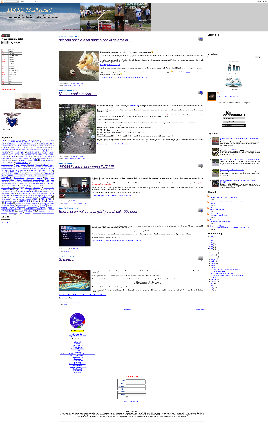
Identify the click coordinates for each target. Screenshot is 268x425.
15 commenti (79, 83)
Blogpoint (16, 166)
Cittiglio (3, 173)
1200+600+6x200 (26, 145)
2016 (211, 240)
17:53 (74, 201)
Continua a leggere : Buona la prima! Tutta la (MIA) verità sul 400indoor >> (116, 240)
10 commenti (79, 156)
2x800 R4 (38, 147)
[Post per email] (83, 83)
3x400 (45, 151)
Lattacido (6, 190)
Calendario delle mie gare (8, 168)
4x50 (40, 154)
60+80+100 (26, 158)
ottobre (213, 255)
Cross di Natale (19, 178)
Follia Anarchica (24, 181)
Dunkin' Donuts (27, 180)
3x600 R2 (52, 151)
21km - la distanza (216, 208)
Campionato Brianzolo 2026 (36, 170)
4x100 (44, 152)
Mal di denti (45, 189)
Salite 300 (51, 203)
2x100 (5, 147)
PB (44, 195)
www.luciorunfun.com (8, 214)
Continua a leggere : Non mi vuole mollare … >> (113, 144)
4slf (40, 152)
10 (33, 140)
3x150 (26, 151)
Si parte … (67, 259)
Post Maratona (32, 197)
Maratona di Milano (24, 191)
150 (34, 145)
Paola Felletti (37, 195)
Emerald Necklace (38, 180)
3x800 (17, 152)
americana (49, 162)
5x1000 (13, 156)
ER (48, 180)
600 (33, 158)
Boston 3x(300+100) (36, 166)
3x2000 (32, 151)
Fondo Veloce (45, 181)
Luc (24, 189)
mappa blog (6, 191)
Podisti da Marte (20, 197)
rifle (42, 201)
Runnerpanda (214, 220)
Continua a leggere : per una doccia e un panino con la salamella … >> (123, 77)
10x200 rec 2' (11, 144)
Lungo (38, 189)
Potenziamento (44, 197)
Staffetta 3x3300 (21, 207)
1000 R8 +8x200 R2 (47, 142)
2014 (211, 244)
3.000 (45, 147)
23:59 (74, 248)
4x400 (35, 154)
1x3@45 (110, 65)
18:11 (74, 156)
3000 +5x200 (24, 149)
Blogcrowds (19, 223)
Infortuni (37, 188)
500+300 (6, 156)
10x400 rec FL (32, 143)
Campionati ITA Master (38, 168)
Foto (20, 183)
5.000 (53, 154)
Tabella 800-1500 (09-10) (11, 209)
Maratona (13, 191)
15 (201, 38)
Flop (12, 181)
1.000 (3, 140)
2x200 (11, 147)
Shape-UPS (28, 205)
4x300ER (18, 154)
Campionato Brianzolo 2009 (17, 170)
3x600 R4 (5, 152)
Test (49, 211)
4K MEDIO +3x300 (32, 152)
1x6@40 (103, 65)
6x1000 (50, 158)
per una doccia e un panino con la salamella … (95, 40)
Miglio (35, 193)
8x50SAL (50, 160)
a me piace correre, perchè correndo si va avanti (227, 202)
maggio (213, 263)
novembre (214, 253)
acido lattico (4, 162)
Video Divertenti (37, 213)
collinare (29, 173)
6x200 (3, 160)
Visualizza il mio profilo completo (227, 96)
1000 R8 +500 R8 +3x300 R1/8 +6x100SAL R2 (24, 142)
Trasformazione (13, 213)
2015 (211, 243)
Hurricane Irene (46, 185)
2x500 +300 (30, 147)
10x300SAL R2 (22, 143)
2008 (211, 290)
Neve (24, 195)
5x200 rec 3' (30, 156)
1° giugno (212, 203)
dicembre (214, 251)
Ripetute (8, 203)
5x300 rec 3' (39, 156)
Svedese (50, 207)
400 (22, 153)
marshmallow (49, 191)
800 (35, 160)
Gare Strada (10, 186)
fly (16, 181)
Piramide (49, 195)
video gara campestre (49, 213)
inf (22, 188)
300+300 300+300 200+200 (9, 149)
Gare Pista (50, 184)
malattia (52, 189)
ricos (14, 201)
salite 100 (34, 203)
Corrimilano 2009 (42, 176)
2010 (211, 285)
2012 (211, 249)
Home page (127, 309)
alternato (42, 162)
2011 (211, 283)
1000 (42, 140)
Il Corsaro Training (216, 214)
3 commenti (79, 302)
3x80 (12, 152)
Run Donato (27, 203)
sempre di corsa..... (216, 196)
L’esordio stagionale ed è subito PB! (232, 170)
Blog (51, 165)
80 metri (30, 160)
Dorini (12, 180)
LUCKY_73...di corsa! (30, 9)
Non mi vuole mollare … (78, 94)
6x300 (9, 160)
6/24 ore (14, 158)
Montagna (7, 195)
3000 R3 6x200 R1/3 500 (37, 149)
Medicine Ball (4, 193)
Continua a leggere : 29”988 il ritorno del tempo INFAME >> (111, 196)
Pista (3, 197)
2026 (211, 236)
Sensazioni (20, 205)
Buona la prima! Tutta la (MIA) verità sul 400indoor (98, 211)
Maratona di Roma (38, 191)
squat (12, 207)
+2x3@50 (116, 65)
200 (45, 145)
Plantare (10, 197)
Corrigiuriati (37, 174)
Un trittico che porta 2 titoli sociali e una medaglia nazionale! (240, 159)
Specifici (4, 207)
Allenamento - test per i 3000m (219, 215)
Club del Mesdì (20, 174)
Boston (25, 166)
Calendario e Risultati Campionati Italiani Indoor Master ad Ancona (82, 295)
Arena (17, 165)
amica (188, 72)
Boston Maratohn (48, 166)
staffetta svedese (32, 207)
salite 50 (6, 205)
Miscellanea (43, 193)
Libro (19, 189)
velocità (27, 213)
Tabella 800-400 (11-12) (74, 85)
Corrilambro (32, 175)
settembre (214, 257)
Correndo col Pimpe (217, 226)
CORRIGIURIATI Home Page (17, 176)
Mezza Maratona (24, 193)
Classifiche (10, 173)
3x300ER (38, 151)
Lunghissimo (31, 190)
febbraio (213, 279)
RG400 (43, 199)
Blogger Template (7, 223)
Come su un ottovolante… (229, 149)
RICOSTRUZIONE (24, 201)
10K (2, 144)
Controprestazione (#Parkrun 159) (220, 221)
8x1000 (43, 160)
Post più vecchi (200, 309)
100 (38, 140)
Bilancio (45, 165)
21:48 (74, 302)
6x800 (23, 160)
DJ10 (46, 178)
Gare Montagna (37, 183)
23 (201, 209)
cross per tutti (30, 178)
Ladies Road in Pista (49, 188)
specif (51, 205)
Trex (21, 213)
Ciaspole (41, 172)
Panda (30, 195)
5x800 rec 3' (5, 158)
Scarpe (12, 205)
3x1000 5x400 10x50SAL (16, 151)
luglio (213, 261)
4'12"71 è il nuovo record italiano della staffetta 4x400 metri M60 (229, 227)
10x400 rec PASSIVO (45, 144)
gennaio (213, 281)
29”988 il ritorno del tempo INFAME (86, 167)
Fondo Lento (34, 181)
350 (47, 149)
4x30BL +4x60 (27, 154)
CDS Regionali (14, 172)
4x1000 (51, 152)
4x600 (46, 154)
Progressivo (5, 199)
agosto (213, 259)
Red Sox (14, 199)
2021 (211, 238)
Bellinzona (23, 165)
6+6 (20, 158)
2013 (211, 247)
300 (51, 147)
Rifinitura (35, 201)
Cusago (39, 178)
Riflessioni (50, 201)
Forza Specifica (12, 183)
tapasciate (42, 211)
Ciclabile (49, 172)
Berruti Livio (31, 165)
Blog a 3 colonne (5, 166)
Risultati (18, 203)
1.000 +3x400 (20, 140)
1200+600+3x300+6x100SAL (10, 145)
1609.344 (39, 145)
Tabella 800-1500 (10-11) (35, 209)
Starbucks (42, 207)
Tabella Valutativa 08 (26, 211)
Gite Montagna (35, 185)
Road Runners (134, 105)
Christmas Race (32, 172)
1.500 (28, 140)
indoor (17, 188)
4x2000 (3, 154)
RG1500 (35, 199)
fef (7, 181)
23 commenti (79, 248)
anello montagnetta (7, 165)
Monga (52, 193)
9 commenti (79, 201)
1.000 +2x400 (11, 140)
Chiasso (24, 172)
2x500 (23, 147)
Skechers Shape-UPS (40, 205)
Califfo (19, 168)
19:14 (74, 83)
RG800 (50, 199)
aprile (213, 265)
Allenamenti (22, 162)
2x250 (17, 147)
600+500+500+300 (41, 158)
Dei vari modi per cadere (217, 209)
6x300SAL (15, 160)
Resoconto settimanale (25, 199)
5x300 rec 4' (48, 156)
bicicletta (38, 165)
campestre (26, 168)
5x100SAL (21, 156)
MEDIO (12, 193)
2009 (211, 288)
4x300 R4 (10, 154)
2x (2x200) (52, 145)
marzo (213, 267)
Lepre (14, 190)
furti (25, 183)
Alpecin (36, 162)
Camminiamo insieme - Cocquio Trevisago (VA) (224, 197)
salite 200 (43, 203)
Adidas (12, 162)
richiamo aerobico (6, 201)
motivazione (16, 195)
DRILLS (19, 180)
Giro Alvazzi (24, 186)
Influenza (28, 188)
